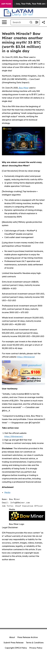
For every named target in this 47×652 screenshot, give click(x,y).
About (12, 637)
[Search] (31, 22)
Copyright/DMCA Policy (16, 648)
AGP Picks (6, 4)
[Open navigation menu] (4, 22)
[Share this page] (43, 22)
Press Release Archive (27, 637)
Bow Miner (24, 88)
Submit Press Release (14, 642)
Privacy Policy (35, 648)
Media (7, 492)
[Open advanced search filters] (37, 22)
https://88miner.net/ (13, 436)
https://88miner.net (26, 357)
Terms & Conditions (35, 642)
